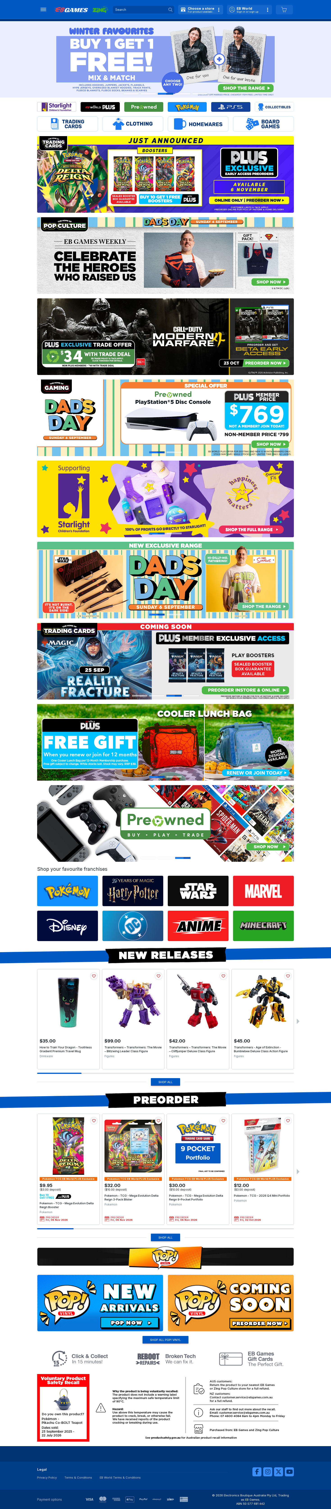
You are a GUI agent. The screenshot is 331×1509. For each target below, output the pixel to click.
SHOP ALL (165, 1082)
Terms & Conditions (78, 1477)
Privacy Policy (47, 1477)
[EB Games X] (278, 1471)
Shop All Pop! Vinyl (165, 1340)
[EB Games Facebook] (256, 1471)
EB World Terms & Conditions (120, 1477)
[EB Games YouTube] (289, 1471)
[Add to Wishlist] (94, 976)
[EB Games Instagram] (267, 1471)
